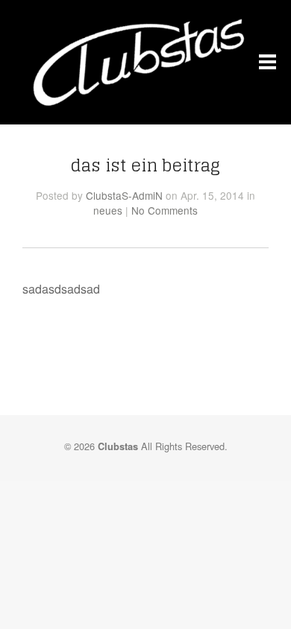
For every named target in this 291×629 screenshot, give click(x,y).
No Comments (164, 210)
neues (107, 210)
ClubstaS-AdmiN (124, 195)
